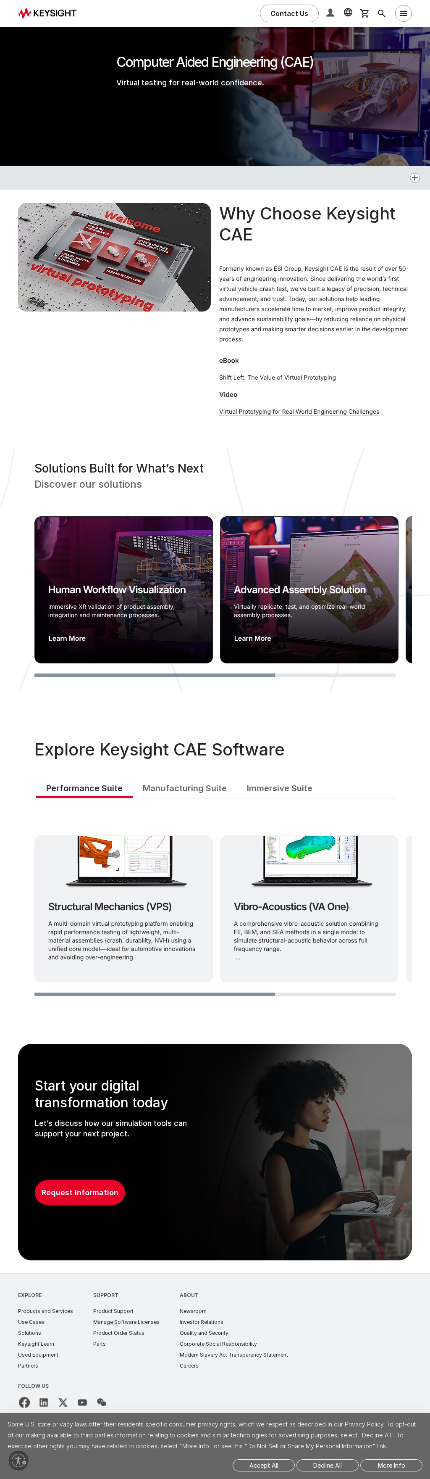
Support (105, 1295)
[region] (215, 570)
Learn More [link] (67, 638)
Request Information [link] (80, 1192)
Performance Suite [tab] (84, 788)
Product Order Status (118, 1333)
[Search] (382, 13)
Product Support (113, 1311)
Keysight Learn (36, 1344)
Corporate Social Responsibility (218, 1344)
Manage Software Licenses (126, 1322)
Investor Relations (201, 1322)
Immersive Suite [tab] (279, 788)
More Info (391, 1465)
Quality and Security (204, 1333)
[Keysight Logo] (50, 13)
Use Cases (31, 1322)
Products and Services (45, 1311)
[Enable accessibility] (18, 1460)
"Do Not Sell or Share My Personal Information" (309, 1446)
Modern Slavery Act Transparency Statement (234, 1355)
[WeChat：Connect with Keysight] (101, 1402)
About (189, 1295)
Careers (189, 1366)
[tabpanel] (215, 907)
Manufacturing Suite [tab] (185, 788)
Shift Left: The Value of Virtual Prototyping (277, 377)
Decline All (327, 1465)
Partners (28, 1366)
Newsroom (193, 1311)
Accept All (263, 1465)
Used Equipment (38, 1355)
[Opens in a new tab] (24, 1402)
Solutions (29, 1333)
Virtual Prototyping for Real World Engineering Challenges (299, 411)
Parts (99, 1344)
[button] (331, 13)
